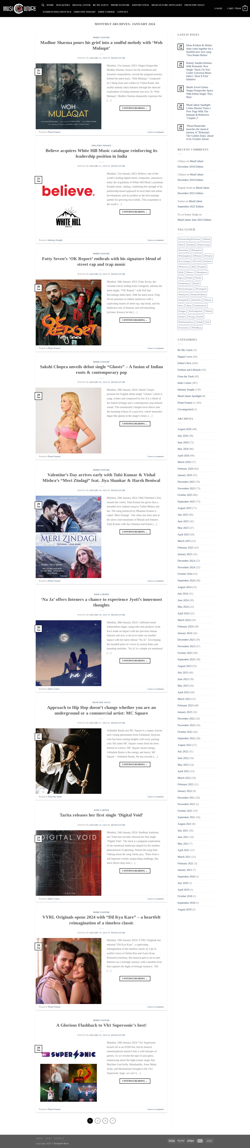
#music (208, 300)
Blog (49, 1138)
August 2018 (184, 909)
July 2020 (183, 883)
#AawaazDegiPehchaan (189, 239)
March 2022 (184, 777)
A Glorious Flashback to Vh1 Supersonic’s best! (101, 1025)
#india (189, 278)
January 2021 (185, 869)
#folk (181, 272)
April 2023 (183, 692)
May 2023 (183, 685)
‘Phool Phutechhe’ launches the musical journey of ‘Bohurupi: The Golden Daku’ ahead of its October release (199, 132)
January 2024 (185, 633)
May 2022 (183, 764)
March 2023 (184, 698)
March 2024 (184, 620)
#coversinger (184, 261)
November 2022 (186, 725)
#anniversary (204, 245)
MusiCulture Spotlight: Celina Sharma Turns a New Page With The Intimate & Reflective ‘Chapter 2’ (198, 111)
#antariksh (183, 250)
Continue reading (135, 108)
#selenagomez (195, 311)
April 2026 (183, 455)
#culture (208, 261)
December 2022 (186, 718)
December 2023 (186, 639)
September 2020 (186, 876)
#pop (189, 305)
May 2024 (183, 606)
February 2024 (185, 626)
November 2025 (186, 488)
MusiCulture (118, 58)
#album (206, 239)
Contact (122, 12)
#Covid (197, 261)
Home (50, 5)
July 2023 (183, 672)
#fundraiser (202, 272)
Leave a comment (156, 132)
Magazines (63, 5)
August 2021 (184, 823)
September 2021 (186, 817)
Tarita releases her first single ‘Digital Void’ (101, 815)
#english (202, 267)
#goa (181, 278)
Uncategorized (185, 409)
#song (191, 317)
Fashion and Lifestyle (57, 12)
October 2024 (185, 573)
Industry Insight (85, 12)
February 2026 (185, 468)
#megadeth (184, 300)
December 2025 (186, 481)
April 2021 (183, 850)
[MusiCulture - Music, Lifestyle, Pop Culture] (20, 8)
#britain (198, 256)
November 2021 (186, 804)
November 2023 (186, 646)
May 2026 (183, 448)
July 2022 (183, 751)
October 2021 (185, 810)
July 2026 (183, 435)
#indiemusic (184, 283)
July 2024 (183, 593)
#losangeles (201, 289)
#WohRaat (196, 328)
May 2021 (183, 843)
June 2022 (183, 758)
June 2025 (183, 521)
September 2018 (186, 902)
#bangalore (196, 250)
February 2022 (185, 784)
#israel (196, 283)
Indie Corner (106, 12)
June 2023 (183, 679)
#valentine (183, 328)
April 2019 (183, 889)
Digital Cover (81, 5)
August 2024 (184, 587)
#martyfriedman (198, 294)
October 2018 (185, 896)
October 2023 (185, 652)
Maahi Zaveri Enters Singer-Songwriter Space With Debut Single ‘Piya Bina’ (199, 92)
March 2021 (184, 856)
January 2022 (185, 791)
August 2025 (184, 508)
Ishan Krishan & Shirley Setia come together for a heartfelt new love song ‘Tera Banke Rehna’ (199, 50)
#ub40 (200, 322)
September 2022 (186, 738)
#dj (193, 267)
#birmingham (185, 256)
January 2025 (185, 554)
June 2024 (183, 600)
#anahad (191, 245)
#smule (182, 317)
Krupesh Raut (61, 1143)
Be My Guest (101, 5)
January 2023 (185, 712)
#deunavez (184, 267)
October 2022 (185, 731)
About (39, 1138)
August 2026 (184, 429)
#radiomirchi (201, 305)
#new (181, 305)
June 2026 (183, 442)
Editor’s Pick (140, 5)
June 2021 (183, 837)
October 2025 (185, 494)
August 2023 (184, 666)
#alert (181, 245)
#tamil (200, 317)
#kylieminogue (186, 289)
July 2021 (183, 830)
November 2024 (186, 567)
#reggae (182, 311)
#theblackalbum (186, 322)
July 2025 (183, 514)
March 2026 (184, 462)
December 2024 (186, 560)
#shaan (208, 311)
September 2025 (186, 501)
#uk (208, 322)
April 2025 (183, 534)
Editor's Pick (184, 363)
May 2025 (183, 527)
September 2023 (186, 659)
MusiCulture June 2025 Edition (194, 219)
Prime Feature (120, 5)
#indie (199, 278)
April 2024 (183, 613)
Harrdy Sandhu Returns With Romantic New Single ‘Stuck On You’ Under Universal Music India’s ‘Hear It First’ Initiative (199, 71)
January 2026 (185, 475)
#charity (208, 256)
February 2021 (185, 863)
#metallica (197, 300)
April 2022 (183, 771)
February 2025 (185, 547)
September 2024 (186, 580)
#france (190, 272)
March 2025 (184, 540)
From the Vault (195, 5)
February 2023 (185, 705)
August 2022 (184, 745)
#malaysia (183, 294)
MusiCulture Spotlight (167, 5)
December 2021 (186, 797)
